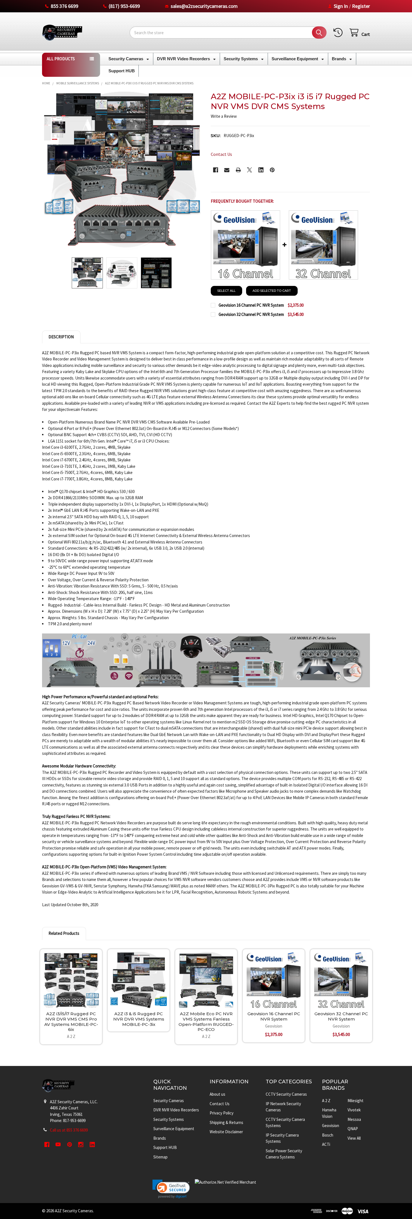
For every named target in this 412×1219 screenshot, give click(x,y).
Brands (339, 58)
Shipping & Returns (226, 1122)
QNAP (353, 1128)
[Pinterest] (272, 170)
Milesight (356, 1100)
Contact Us (220, 1103)
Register (361, 6)
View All (354, 1138)
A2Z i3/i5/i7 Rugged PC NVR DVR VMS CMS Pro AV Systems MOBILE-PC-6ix (71, 1021)
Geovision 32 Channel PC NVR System (341, 1016)
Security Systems (241, 58)
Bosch (327, 1135)
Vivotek (354, 1109)
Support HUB (121, 70)
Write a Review (224, 116)
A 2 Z (326, 1100)
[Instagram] (81, 1144)
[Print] (238, 170)
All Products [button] (61, 58)
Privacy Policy (221, 1113)
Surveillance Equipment (295, 58)
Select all (226, 291)
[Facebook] (216, 170)
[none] (122, 171)
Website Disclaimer (226, 1131)
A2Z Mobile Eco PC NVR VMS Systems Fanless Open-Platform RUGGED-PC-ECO (206, 1021)
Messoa (354, 1119)
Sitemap (160, 1157)
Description (61, 336)
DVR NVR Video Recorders (184, 58)
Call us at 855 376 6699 (69, 1130)
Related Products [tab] (63, 933)
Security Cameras (126, 58)
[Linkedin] (261, 170)
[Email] (227, 170)
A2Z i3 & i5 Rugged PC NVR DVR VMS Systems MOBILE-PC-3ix (138, 1019)
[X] (249, 170)
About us (217, 1094)
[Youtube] (58, 1144)
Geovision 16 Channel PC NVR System (273, 1016)
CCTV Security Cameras (286, 1094)
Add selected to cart (272, 291)
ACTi (326, 1144)
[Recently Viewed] (339, 32)
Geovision (330, 1125)
